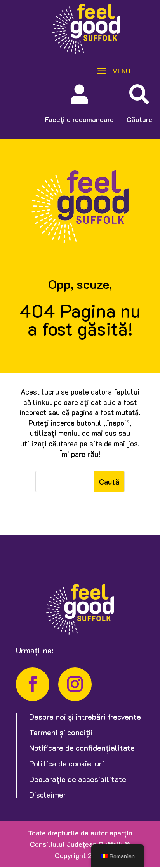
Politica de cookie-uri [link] (66, 763)
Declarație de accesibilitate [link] (77, 779)
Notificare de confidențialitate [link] (82, 748)
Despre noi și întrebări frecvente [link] (85, 716)
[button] (111, 70)
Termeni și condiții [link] (61, 732)
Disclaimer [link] (47, 794)
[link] (86, 51)
